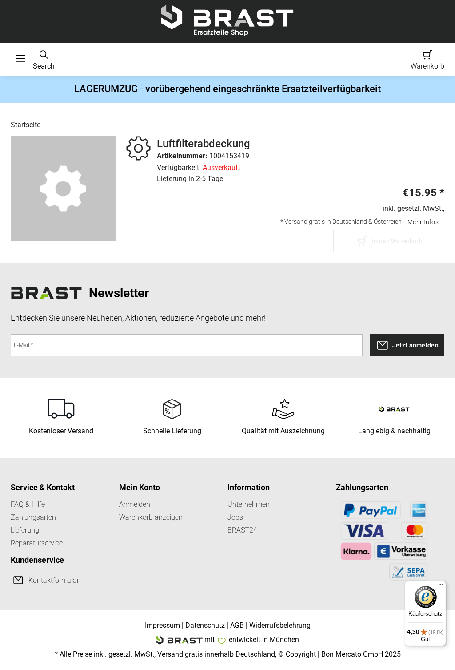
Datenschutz (205, 625)
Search (44, 66)
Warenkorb (427, 66)
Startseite (25, 125)
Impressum (162, 625)
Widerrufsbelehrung (280, 625)
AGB (237, 625)
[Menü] (440, 586)
